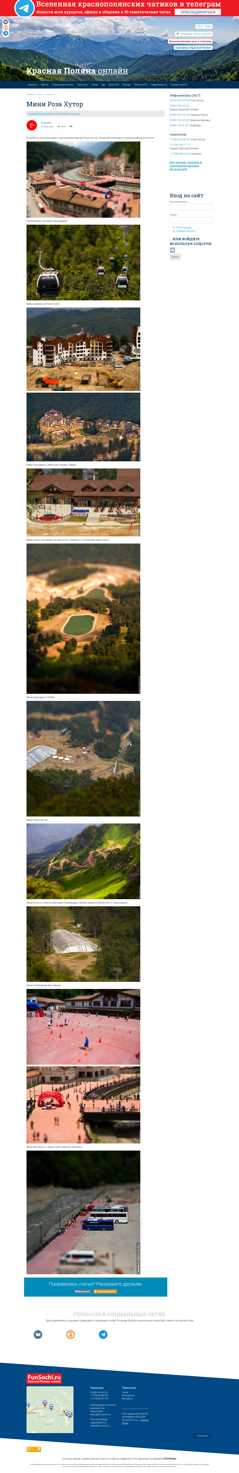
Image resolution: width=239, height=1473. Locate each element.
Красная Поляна (77, 70)
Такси (125, 1392)
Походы (126, 84)
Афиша (44, 84)
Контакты (202, 1435)
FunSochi (50, 95)
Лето (200, 26)
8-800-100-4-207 (179, 125)
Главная (30, 95)
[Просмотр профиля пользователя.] (32, 125)
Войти (175, 256)
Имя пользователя (179, 202)
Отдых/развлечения (62, 84)
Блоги (40, 95)
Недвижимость (159, 84)
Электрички (128, 1395)
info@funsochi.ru (99, 1392)
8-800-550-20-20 (179, 105)
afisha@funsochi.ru (100, 1414)
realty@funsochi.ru (100, 1425)
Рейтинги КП (140, 84)
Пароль (174, 215)
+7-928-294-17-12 (180, 144)
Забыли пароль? (186, 231)
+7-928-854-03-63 (180, 153)
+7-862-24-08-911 (180, 139)
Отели (95, 84)
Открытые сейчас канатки (195, 33)
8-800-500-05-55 (179, 100)
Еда (103, 84)
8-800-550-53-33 (179, 114)
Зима (208, 26)
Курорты (32, 84)
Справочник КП (179, 84)
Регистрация (183, 227)
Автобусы (127, 1398)
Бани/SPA (113, 84)
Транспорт (82, 84)
